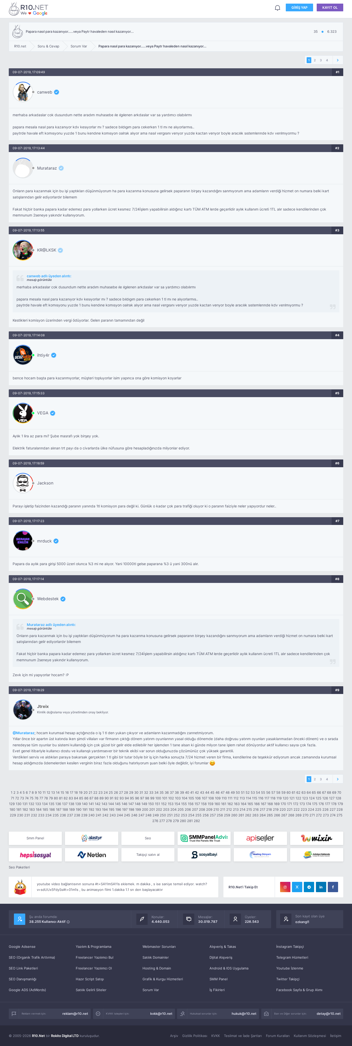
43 (202, 792)
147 (131, 804)
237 (70, 815)
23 (100, 792)
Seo (148, 838)
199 (138, 809)
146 (124, 804)
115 (254, 798)
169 (277, 804)
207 (195, 809)
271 (312, 815)
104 (184, 798)
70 (339, 792)
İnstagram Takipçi (290, 946)
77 (41, 798)
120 (285, 798)
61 (293, 792)
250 (163, 815)
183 (32, 809)
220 (283, 809)
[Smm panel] (204, 838)
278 (169, 821)
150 (151, 804)
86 (86, 798)
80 (56, 798)
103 (178, 798)
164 (243, 804)
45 (212, 792)
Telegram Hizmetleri (292, 957)
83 (71, 798)
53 (253, 792)
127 (331, 798)
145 (118, 804)
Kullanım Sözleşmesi (310, 1036)
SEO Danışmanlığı (22, 979)
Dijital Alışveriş (220, 957)
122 (298, 798)
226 (325, 809)
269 (298, 815)
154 (177, 804)
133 (38, 804)
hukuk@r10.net (244, 1013)
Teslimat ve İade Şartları (243, 1036)
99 (152, 798)
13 (53, 792)
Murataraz (47, 168)
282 (197, 821)
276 (155, 821)
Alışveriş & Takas (222, 946)
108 (211, 798)
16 (67, 792)
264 (262, 815)
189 (72, 809)
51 (243, 792)
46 (217, 792)
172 (295, 804)
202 (159, 809)
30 (136, 792)
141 (91, 804)
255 (198, 815)
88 (96, 798)
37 (172, 792)
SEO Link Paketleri (23, 968)
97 (142, 798)
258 (220, 815)
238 (77, 815)
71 (12, 798)
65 (314, 792)
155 (184, 804)
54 (258, 792)
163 (237, 804)
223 (304, 809)
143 (104, 804)
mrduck (44, 540)
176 (321, 804)
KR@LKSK (46, 250)
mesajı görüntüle (39, 280)
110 (224, 798)
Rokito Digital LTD (65, 1036)
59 (283, 792)
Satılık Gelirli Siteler (91, 990)
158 (204, 804)
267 (284, 815)
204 (173, 809)
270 (305, 815)
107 (204, 798)
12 (48, 792)
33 (151, 792)
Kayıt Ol (330, 7)
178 (334, 804)
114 (248, 798)
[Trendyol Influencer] (316, 838)
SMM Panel (218, 979)
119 (279, 798)
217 (262, 809)
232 (34, 815)
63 (303, 792)
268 (291, 815)
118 (272, 798)
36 (167, 792)
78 (46, 798)
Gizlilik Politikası (194, 1036)
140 (85, 804)
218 (269, 809)
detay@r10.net (329, 1013)
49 (233, 792)
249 (156, 815)
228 (340, 809)
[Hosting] (91, 838)
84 (76, 798)
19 (80, 792)
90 (107, 798)
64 (309, 792)
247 (141, 815)
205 (181, 809)
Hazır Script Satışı (90, 979)
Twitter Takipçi (287, 979)
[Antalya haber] (316, 854)
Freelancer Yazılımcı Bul (94, 957)
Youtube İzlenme (289, 968)
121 (292, 798)
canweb (44, 92)
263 (255, 815)
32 (146, 792)
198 (131, 809)
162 (230, 804)
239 (84, 815)
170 (283, 804)
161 (223, 804)
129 (12, 804)
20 (85, 792)
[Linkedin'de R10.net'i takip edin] (321, 887)
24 (106, 792)
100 (158, 798)
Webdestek (48, 598)
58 (278, 792)
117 (266, 798)
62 (298, 792)
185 (45, 809)
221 (289, 809)
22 (95, 792)
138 (71, 804)
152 (164, 804)
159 (210, 804)
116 (260, 798)
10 (39, 792)
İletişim (335, 1036)
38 (177, 792)
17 (71, 792)
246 (134, 815)
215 (249, 809)
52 (248, 792)
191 (85, 809)
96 (137, 798)
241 (98, 815)
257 (213, 815)
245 (127, 815)
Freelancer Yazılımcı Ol (94, 968)
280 (183, 821)
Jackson (45, 483)
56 (268, 792)
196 (118, 809)
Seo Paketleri (19, 867)
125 (318, 798)
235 (56, 815)
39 (182, 792)
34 (156, 792)
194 (105, 809)
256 (206, 815)
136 (58, 804)
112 (236, 798)
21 (90, 792)
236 (63, 815)
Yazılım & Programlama (93, 946)
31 (141, 792)
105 (191, 798)
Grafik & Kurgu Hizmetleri (163, 979)
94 (127, 798)
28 (126, 792)
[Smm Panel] (260, 838)
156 (191, 804)
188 (65, 809)
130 (18, 804)
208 (202, 809)
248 (148, 815)
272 (319, 815)
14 (58, 792)
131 (25, 804)
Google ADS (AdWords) (27, 990)
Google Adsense (22, 946)
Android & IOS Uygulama (228, 968)
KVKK (215, 1036)
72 (17, 798)
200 (145, 809)
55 (263, 792)
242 (105, 815)
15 (62, 792)
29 (131, 792)
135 (51, 804)
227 (333, 809)
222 (297, 809)
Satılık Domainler (156, 957)
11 (44, 792)
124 (312, 798)
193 (98, 809)
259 (227, 815)
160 (217, 804)
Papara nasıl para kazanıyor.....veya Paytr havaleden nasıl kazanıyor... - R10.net (29, 9)
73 (22, 798)
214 (242, 809)
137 (65, 804)
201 (152, 809)
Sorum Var (151, 990)
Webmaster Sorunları (159, 946)
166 (257, 804)
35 (162, 792)
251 (170, 815)
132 (31, 804)
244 (120, 815)
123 (305, 798)
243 (113, 815)
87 (91, 798)
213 (236, 809)
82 (66, 798)
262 (248, 815)
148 (137, 804)
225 (318, 809)
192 (91, 809)
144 (111, 804)
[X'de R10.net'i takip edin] (297, 887)
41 (192, 792)
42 (197, 792)
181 (18, 809)
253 (184, 815)
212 (229, 809)
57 (273, 792)
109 (218, 798)
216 (256, 809)
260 (234, 815)
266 (277, 815)
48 (227, 792)
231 (27, 815)
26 (116, 792)
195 (111, 809)
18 (76, 792)
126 (325, 798)
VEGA (42, 412)
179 (340, 804)
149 (144, 804)
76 (36, 798)
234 (48, 815)
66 (319, 792)
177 (327, 804)
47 (222, 792)
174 (308, 804)
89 (101, 798)
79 (51, 798)
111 (230, 798)
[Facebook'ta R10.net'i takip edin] (333, 887)
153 (170, 804)
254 (191, 815)
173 (302, 804)
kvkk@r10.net (161, 1013)
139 (78, 804)
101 (164, 798)
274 (333, 815)
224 (311, 809)
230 (20, 815)
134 (45, 804)
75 (31, 798)
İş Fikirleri (217, 990)
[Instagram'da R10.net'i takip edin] (285, 887)
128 (338, 798)
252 (177, 815)
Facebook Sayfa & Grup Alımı (299, 990)
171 (289, 804)
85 (81, 798)
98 (147, 798)
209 (209, 809)
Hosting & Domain (157, 968)
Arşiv (174, 1036)
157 (197, 804)
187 (58, 809)
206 (188, 809)
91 (111, 798)
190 (78, 809)
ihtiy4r (43, 355)
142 (97, 804)
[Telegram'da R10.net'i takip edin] (309, 887)
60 (289, 792)
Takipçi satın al (148, 854)
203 (166, 809)
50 (238, 792)
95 (132, 798)
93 (122, 798)
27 (121, 792)
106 (198, 798)
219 (276, 809)
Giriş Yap (299, 7)
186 (52, 809)
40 (187, 792)
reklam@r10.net (75, 1013)
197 (125, 809)
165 (250, 804)
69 (334, 792)
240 (91, 815)
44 (207, 792)
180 (12, 809)
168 (270, 804)
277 (162, 821)
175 (314, 804)
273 (326, 815)
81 (61, 798)
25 (111, 792)
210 (216, 809)
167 (263, 804)
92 (116, 798)
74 (27, 798)
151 (157, 804)
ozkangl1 (302, 922)
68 (329, 792)
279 (176, 821)
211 (222, 809)
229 (13, 815)
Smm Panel (35, 838)
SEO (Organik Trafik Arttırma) (32, 957)
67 (324, 792)
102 (171, 798)
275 (339, 815)
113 (242, 798)
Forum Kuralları (278, 1036)
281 (190, 821)
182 (25, 809)
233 (41, 815)
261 (241, 815)
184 (38, 809)
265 (270, 815)
